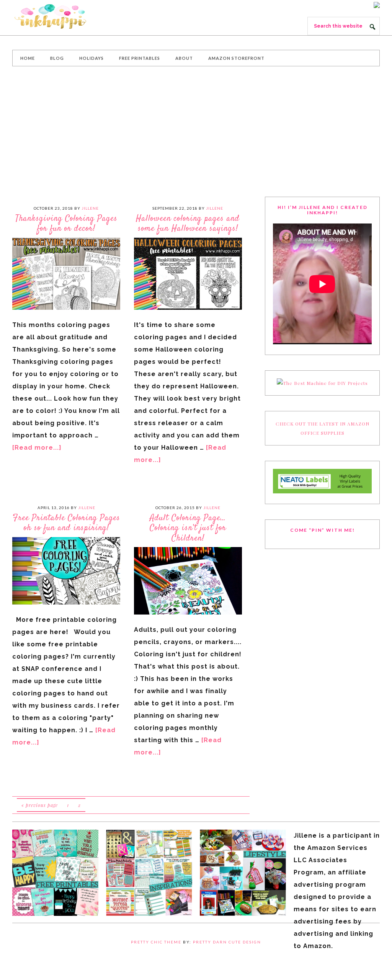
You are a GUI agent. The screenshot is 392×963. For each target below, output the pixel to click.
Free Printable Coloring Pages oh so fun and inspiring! (66, 523)
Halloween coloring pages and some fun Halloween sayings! (188, 223)
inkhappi (69, 17)
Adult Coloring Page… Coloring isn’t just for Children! (188, 528)
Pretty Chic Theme (156, 942)
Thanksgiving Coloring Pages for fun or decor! (66, 223)
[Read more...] (37, 447)
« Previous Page (39, 805)
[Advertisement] (196, 131)
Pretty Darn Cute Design (227, 942)
